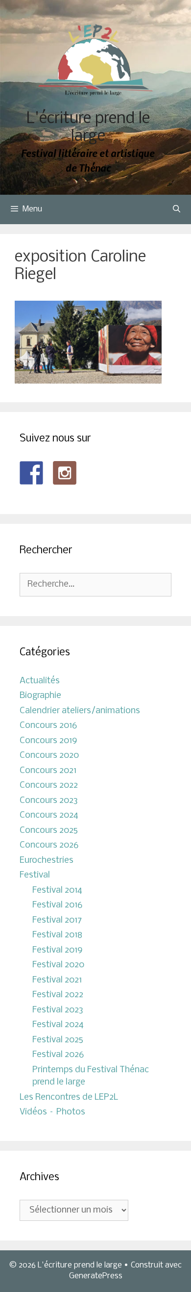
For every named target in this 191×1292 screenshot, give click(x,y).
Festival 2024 (58, 1025)
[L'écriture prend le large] (95, 60)
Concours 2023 (49, 800)
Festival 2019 (57, 950)
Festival (35, 875)
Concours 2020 (49, 755)
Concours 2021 (48, 770)
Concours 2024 (49, 815)
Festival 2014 (57, 890)
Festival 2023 (57, 1010)
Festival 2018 (57, 935)
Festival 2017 (57, 920)
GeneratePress (95, 1276)
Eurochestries (46, 860)
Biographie (40, 695)
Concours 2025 (49, 830)
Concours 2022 (49, 785)
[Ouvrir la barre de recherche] (176, 209)
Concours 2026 (49, 845)
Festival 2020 (58, 965)
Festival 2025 (57, 1040)
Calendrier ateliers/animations (80, 711)
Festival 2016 (57, 905)
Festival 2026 (58, 1054)
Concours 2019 (48, 741)
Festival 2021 (57, 980)
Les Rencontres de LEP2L (69, 1097)
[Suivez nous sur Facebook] (31, 473)
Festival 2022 (57, 995)
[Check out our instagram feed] (64, 473)
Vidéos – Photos (52, 1112)
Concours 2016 (48, 725)
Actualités (40, 681)
